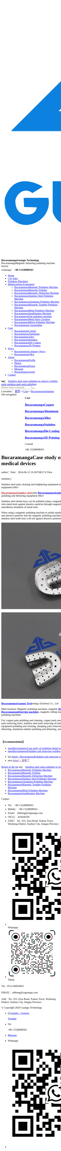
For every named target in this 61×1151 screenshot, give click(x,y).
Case (10, 328)
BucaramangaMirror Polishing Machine (34, 322)
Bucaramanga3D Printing (27, 345)
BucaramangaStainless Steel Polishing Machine (32, 778)
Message (18, 369)
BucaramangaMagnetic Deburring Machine (36, 293)
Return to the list (9, 767)
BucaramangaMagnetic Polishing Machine (36, 287)
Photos (17, 363)
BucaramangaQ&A (24, 354)
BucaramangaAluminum (27, 334)
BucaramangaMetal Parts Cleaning (32, 319)
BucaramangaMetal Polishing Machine (34, 310)
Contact (12, 374)
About (11, 357)
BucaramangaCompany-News (29, 351)
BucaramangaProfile (24, 360)
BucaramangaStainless (25, 339)
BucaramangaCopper (25, 331)
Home (11, 275)
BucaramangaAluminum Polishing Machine (36, 301)
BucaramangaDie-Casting (27, 342)
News (11, 348)
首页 (17, 391)
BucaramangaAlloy (24, 336)
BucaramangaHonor (24, 366)
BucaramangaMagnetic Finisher (30, 290)
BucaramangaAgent (24, 372)
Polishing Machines (18, 281)
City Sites (13, 278)
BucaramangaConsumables (28, 325)
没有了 (21, 760)
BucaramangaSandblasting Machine (32, 313)
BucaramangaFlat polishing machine (33, 316)
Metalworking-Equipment (21, 284)
